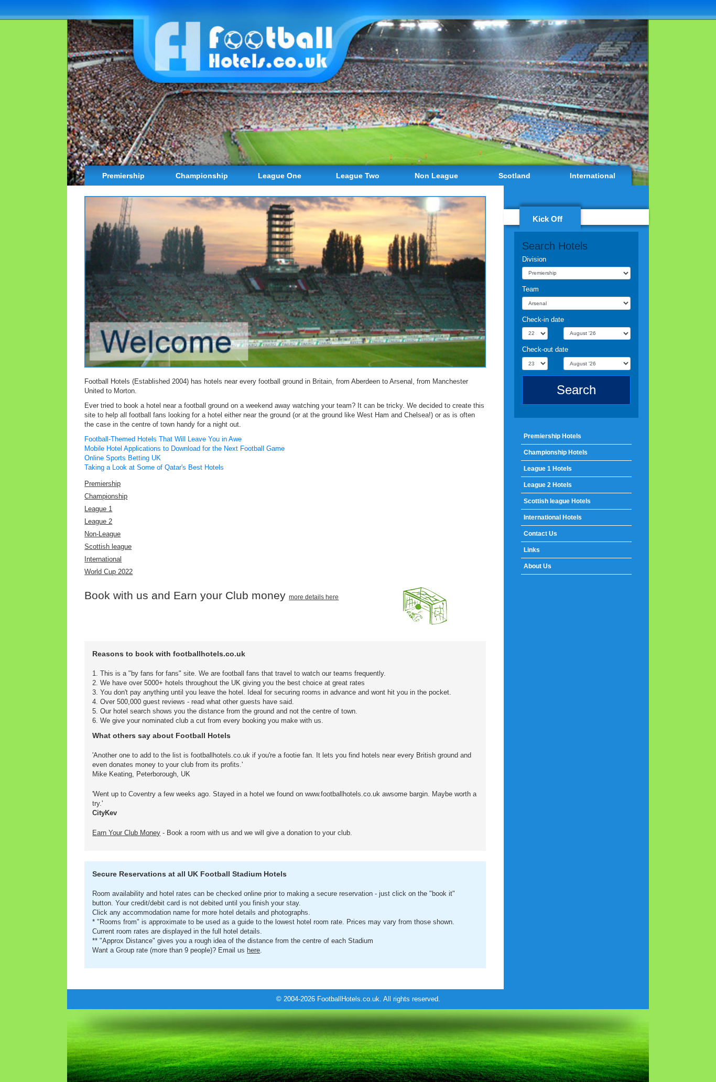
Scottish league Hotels (557, 501)
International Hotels (553, 517)
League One (279, 175)
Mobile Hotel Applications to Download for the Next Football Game (184, 448)
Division (534, 259)
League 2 (98, 521)
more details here (314, 597)
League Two (357, 175)
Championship (202, 175)
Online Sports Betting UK (122, 458)
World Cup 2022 (108, 572)
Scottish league (108, 546)
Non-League (102, 534)
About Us (537, 566)
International (592, 175)
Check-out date (545, 349)
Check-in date (543, 319)
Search (576, 390)
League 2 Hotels (548, 485)
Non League (436, 175)
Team (530, 289)
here (253, 950)
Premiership (123, 175)
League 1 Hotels (548, 468)
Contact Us (540, 533)
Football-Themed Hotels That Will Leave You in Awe (163, 439)
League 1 (98, 509)
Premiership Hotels (552, 436)
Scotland (514, 175)
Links (532, 550)
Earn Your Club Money (126, 833)
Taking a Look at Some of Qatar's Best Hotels (154, 467)
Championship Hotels (556, 452)
